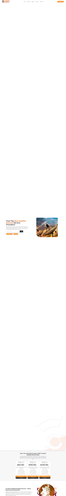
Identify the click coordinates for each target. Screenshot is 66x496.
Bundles (33, 1)
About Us (37, 1)
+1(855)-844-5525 (60, 1)
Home (24, 1)
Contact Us (41, 1)
